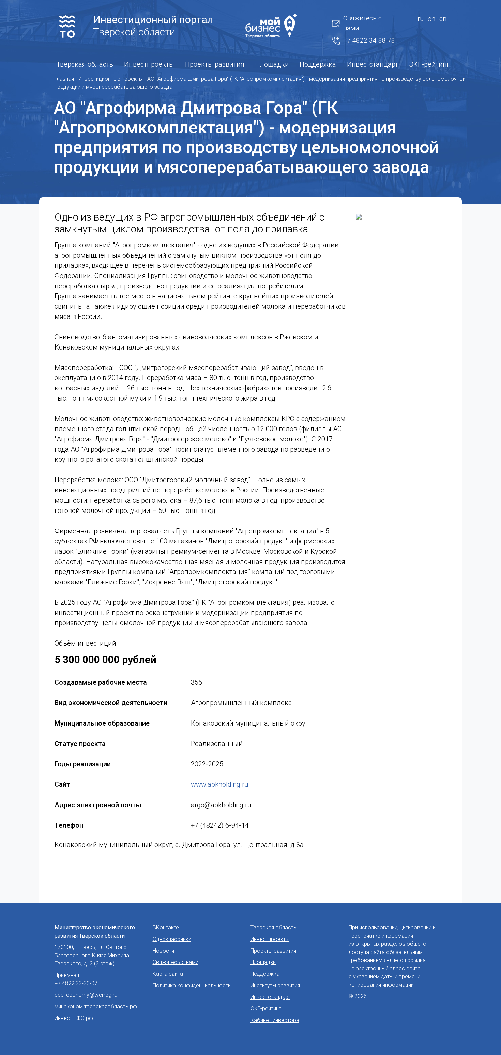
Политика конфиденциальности (192, 985)
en (431, 19)
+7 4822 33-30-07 (76, 983)
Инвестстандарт (372, 64)
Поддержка (318, 64)
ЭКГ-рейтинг (429, 64)
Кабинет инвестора (274, 1020)
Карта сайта (168, 974)
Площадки (272, 64)
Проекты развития (214, 64)
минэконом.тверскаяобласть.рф (96, 1006)
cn (442, 19)
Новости (163, 950)
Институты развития (275, 985)
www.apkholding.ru (219, 784)
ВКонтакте (166, 927)
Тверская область (84, 64)
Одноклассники (172, 939)
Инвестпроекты (149, 64)
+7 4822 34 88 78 (369, 40)
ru (421, 19)
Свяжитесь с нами (362, 23)
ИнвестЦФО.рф (74, 1018)
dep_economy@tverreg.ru (86, 995)
